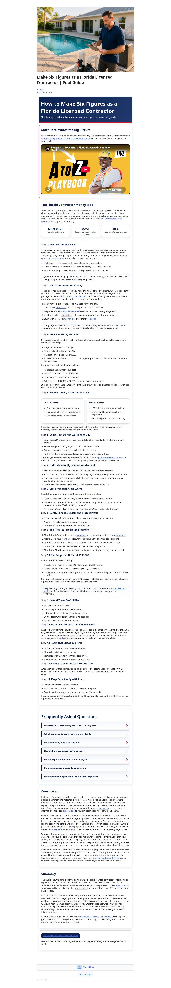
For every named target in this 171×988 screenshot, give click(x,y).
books (93, 318)
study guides (69, 318)
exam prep (61, 307)
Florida (39, 89)
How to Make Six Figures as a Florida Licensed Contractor (85, 137)
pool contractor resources (110, 457)
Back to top (85, 974)
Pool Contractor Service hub (72, 296)
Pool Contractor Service (108, 858)
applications (66, 315)
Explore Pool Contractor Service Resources (60, 935)
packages (81, 535)
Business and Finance (69, 311)
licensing (66, 538)
